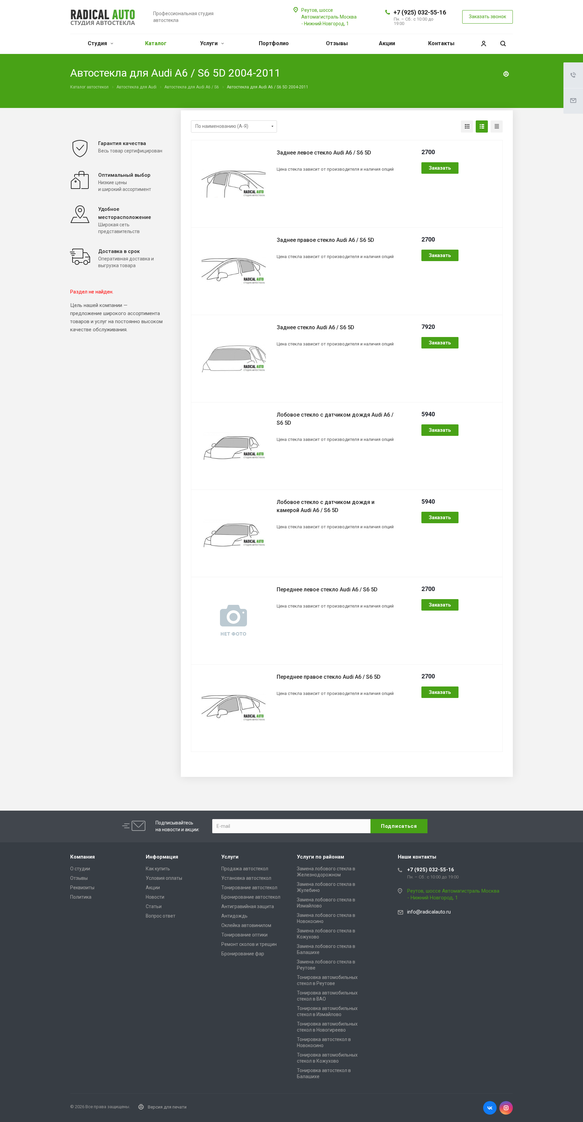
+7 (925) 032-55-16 (419, 12)
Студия (98, 43)
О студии (80, 868)
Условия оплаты (164, 878)
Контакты (441, 43)
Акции (387, 43)
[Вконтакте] (490, 1108)
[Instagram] (506, 1108)
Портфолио (274, 43)
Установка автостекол (246, 878)
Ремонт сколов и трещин (249, 944)
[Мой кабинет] (483, 44)
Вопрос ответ (160, 916)
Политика (80, 897)
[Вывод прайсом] (497, 126)
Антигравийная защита (247, 906)
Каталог (156, 43)
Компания (82, 857)
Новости (155, 897)
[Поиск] (503, 44)
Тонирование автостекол (249, 887)
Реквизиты (82, 887)
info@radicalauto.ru (429, 912)
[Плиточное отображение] (467, 126)
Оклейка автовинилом (246, 925)
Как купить (158, 868)
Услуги (209, 43)
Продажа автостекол (244, 868)
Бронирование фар (242, 953)
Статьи (154, 906)
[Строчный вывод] (482, 126)
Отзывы (337, 43)
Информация (162, 857)
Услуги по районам (320, 857)
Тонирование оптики (244, 934)
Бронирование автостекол (250, 897)
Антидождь (234, 916)
